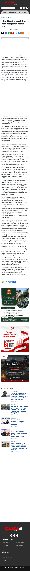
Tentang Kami (5, 560)
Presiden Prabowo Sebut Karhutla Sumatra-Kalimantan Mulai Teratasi (19, 422)
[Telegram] (19, 33)
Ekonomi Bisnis (20, 542)
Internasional (5, 548)
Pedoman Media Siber (7, 557)
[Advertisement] (15, 98)
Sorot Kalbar (22, 12)
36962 (3, 77)
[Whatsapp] (9, 33)
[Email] (22, 33)
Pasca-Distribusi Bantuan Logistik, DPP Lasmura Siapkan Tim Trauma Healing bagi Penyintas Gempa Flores (19, 410)
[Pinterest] (12, 33)
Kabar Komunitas (20, 548)
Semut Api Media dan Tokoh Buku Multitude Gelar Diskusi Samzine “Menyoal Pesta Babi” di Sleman (19, 447)
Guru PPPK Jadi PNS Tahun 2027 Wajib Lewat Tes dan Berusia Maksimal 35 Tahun (19, 434)
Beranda (4, 12)
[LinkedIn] (16, 33)
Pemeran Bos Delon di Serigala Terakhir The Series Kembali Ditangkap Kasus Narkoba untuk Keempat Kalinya (19, 396)
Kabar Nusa (12, 12)
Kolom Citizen (9, 17)
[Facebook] (6, 33)
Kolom (3, 17)
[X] (2, 33)
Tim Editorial (5, 555)
